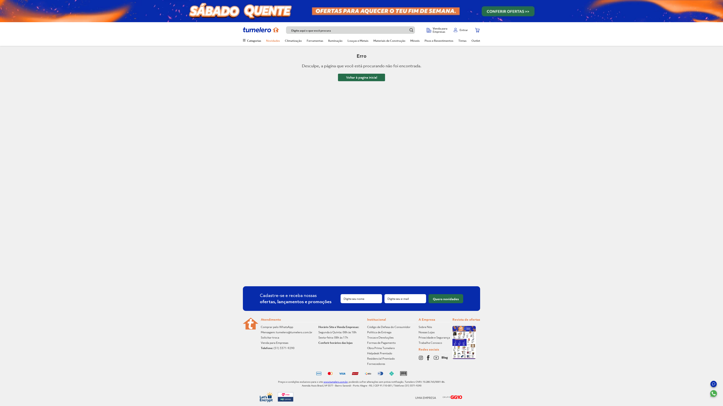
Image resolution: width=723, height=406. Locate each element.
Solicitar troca (270, 337)
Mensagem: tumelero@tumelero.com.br (286, 332)
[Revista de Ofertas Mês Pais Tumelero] (464, 358)
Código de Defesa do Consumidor (388, 327)
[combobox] (354, 30)
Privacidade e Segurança (434, 337)
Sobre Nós (425, 327)
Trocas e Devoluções (380, 337)
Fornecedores (376, 364)
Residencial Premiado (381, 358)
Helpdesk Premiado (379, 353)
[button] (713, 384)
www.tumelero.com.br (335, 381)
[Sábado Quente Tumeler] (361, 11)
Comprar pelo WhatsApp (277, 327)
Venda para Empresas (274, 343)
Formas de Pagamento (381, 343)
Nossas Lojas (427, 332)
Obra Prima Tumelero (381, 348)
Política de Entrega (379, 332)
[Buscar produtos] (411, 30)
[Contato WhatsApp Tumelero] (713, 393)
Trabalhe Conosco (430, 343)
